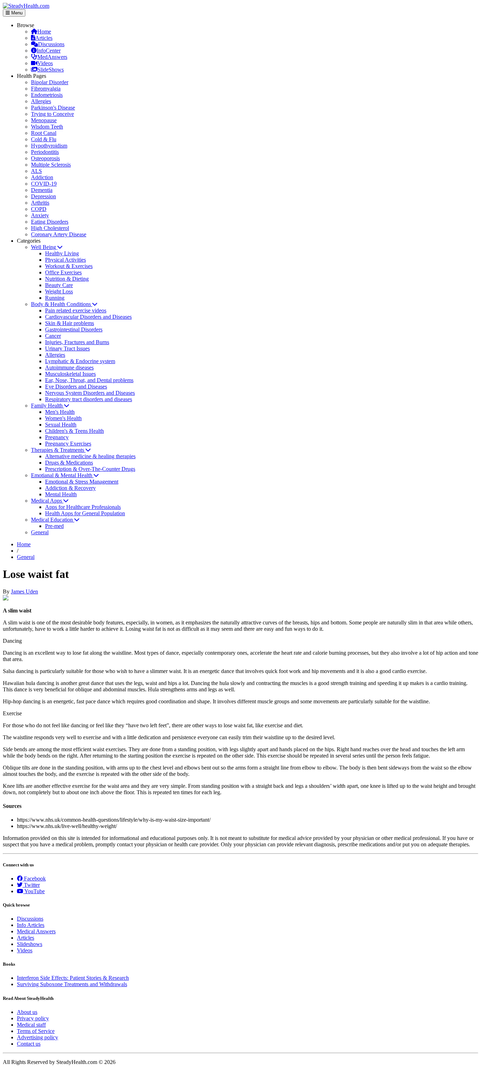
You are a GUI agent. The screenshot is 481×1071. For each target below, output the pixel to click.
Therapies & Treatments (58, 450)
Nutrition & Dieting (67, 279)
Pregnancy (57, 437)
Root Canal (43, 133)
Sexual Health (60, 425)
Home (44, 32)
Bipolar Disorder (49, 82)
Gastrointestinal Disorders (73, 329)
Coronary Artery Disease (58, 234)
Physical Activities (65, 260)
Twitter (31, 885)
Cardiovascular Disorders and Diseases (88, 317)
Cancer (53, 336)
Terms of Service (36, 1031)
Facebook (34, 879)
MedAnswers (52, 57)
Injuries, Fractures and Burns (77, 342)
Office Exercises (63, 272)
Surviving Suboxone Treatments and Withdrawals (72, 984)
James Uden (24, 591)
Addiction (42, 177)
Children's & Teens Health (74, 431)
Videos (45, 63)
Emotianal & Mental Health (62, 475)
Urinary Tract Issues (67, 348)
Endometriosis (47, 95)
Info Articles (30, 925)
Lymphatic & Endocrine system (80, 361)
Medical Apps (47, 501)
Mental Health (61, 494)
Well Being (44, 247)
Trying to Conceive (52, 114)
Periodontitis (45, 152)
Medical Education (52, 520)
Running (54, 298)
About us (27, 1012)
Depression (43, 196)
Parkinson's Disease (53, 108)
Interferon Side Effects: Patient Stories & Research (73, 978)
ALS (36, 171)
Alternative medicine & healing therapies (90, 456)
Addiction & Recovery (70, 488)
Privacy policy (33, 1018)
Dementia (41, 190)
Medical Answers (36, 931)
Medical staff (31, 1025)
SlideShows (50, 70)
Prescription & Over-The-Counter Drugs (90, 469)
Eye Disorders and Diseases (76, 387)
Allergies (41, 101)
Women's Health (63, 418)
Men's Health (60, 412)
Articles (43, 38)
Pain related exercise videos (75, 310)
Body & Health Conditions (61, 304)
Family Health (47, 406)
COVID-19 (44, 184)
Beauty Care (59, 285)
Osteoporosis (45, 158)
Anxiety (40, 215)
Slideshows (29, 944)
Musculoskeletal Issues (70, 374)
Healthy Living (62, 253)
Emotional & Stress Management (81, 482)
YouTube (34, 891)
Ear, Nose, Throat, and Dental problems (89, 380)
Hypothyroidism (49, 146)
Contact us (28, 1044)
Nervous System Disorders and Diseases (90, 393)
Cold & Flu (43, 139)
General (40, 532)
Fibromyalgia (46, 89)
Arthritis (40, 203)
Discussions (51, 44)
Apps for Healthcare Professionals (83, 507)
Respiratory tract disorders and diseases (88, 399)
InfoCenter (49, 51)
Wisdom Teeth (47, 127)
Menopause (44, 120)
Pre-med (54, 526)
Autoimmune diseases (69, 368)
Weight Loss (59, 291)
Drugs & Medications (69, 463)
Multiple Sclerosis (51, 165)
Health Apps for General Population (85, 513)
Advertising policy (37, 1037)
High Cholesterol (50, 228)
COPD (38, 209)
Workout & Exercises (69, 266)
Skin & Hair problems (69, 323)
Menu (16, 12)
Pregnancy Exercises (68, 444)
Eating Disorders (49, 222)
